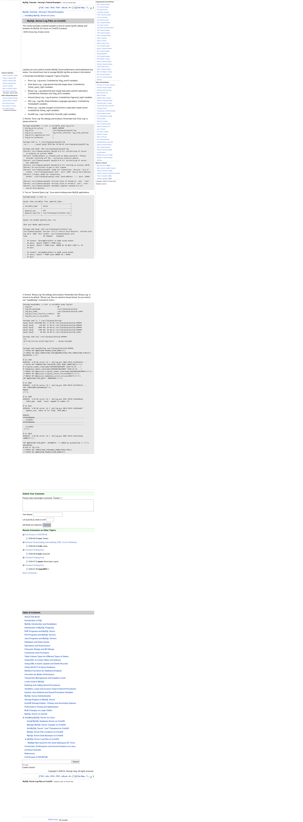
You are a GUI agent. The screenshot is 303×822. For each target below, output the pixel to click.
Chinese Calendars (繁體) (104, 178)
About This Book (32, 617)
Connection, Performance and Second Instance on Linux (50, 746)
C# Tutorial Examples (103, 7)
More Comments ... (30, 573)
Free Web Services (102, 9)
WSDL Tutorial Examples (104, 69)
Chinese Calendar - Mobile (10, 75)
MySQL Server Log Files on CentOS (43, 739)
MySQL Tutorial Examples (104, 48)
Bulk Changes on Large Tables (38, 710)
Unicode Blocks (101, 152)
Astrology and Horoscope (104, 90)
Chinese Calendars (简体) (104, 176)
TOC (42, 8)
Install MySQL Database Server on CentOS (46, 721)
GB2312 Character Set (103, 126)
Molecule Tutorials (102, 134)
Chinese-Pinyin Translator (9, 100)
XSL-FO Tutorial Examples (104, 77)
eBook (64, 8)
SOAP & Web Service (103, 66)
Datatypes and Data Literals (37, 642)
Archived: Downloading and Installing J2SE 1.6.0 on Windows (51, 542)
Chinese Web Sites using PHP (105, 105)
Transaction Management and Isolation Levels (45, 678)
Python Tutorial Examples (104, 61)
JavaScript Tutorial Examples (105, 27)
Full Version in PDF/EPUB (36, 535)
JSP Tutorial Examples (103, 46)
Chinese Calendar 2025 (9, 78)
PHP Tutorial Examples (103, 56)
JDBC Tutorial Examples (104, 35)
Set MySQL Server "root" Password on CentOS (48, 728)
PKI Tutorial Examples (103, 139)
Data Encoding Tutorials (104, 113)
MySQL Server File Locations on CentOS (45, 732)
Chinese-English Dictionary (10, 98)
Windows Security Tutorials (104, 155)
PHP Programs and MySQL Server (40, 631)
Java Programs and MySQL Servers (40, 638)
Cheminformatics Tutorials (104, 103)
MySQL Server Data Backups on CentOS (45, 736)
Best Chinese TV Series (9, 106)
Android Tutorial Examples (104, 87)
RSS (53, 8)
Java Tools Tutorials (102, 25)
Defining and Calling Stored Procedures (42, 685)
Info (47, 8)
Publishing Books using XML (105, 142)
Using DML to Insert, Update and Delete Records (46, 664)
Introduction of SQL (33, 620)
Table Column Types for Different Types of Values (47, 656)
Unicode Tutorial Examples (104, 149)
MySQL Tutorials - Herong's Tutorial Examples (43, 12)
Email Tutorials (101, 118)
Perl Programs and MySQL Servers (40, 635)
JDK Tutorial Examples (103, 30)
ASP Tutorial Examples (103, 4)
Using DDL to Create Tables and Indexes (43, 660)
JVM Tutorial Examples (103, 33)
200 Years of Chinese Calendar (106, 85)
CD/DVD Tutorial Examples (104, 100)
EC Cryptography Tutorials (104, 116)
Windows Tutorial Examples (105, 157)
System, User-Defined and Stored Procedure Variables (49, 692)
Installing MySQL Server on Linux (40, 16)
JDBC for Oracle (101, 40)
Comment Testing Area (34, 550)
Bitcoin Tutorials (101, 95)
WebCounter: (53, 819)
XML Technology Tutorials (104, 72)
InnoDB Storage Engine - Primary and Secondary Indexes (50, 703)
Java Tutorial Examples (103, 22)
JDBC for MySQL (102, 38)
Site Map (81, 8)
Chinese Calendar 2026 (9, 80)
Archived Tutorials (33, 750)
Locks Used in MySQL (34, 682)
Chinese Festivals (7, 86)
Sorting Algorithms (102, 53)
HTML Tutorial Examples (104, 14)
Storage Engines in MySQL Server (40, 700)
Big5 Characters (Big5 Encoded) (106, 168)
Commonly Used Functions (37, 653)
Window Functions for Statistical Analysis (43, 671)
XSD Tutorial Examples (103, 74)
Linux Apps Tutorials (102, 131)
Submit (47, 525)
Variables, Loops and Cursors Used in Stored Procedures (50, 689)
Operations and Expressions (37, 646)
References (30, 754)
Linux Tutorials (101, 129)
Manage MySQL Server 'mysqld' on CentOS (46, 725)
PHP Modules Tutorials (103, 59)
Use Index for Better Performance (39, 674)
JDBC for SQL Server (103, 43)
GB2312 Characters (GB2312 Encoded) (108, 173)
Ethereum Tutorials (102, 121)
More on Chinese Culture (9, 88)
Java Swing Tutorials (103, 20)
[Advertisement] (11, 35)
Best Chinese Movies (8, 103)
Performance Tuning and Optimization (41, 707)
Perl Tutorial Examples (103, 51)
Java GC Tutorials (102, 17)
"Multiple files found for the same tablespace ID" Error (51, 743)
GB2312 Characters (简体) (104, 170)
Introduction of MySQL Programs (39, 628)
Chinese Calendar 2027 (9, 83)
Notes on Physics (102, 137)
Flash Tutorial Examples (104, 124)
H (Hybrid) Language (103, 12)
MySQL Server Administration (38, 696)
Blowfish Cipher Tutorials (104, 98)
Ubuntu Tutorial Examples (104, 144)
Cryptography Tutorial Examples (106, 111)
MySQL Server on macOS (36, 714)
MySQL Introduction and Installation (41, 624)
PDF (58, 8)
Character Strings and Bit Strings (39, 649)
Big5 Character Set (102, 92)
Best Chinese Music (8, 108)
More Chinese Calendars (9, 91)
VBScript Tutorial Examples (104, 64)
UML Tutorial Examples (103, 147)
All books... (100, 79)
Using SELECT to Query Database (40, 667)
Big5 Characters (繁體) (103, 165)
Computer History (102, 108)
